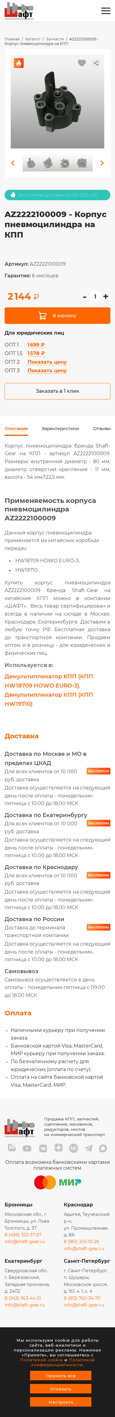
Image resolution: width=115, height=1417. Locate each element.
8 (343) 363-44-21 (23, 1298)
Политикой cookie (41, 1359)
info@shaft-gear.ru (25, 1241)
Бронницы (19, 1205)
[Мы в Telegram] (89, 1148)
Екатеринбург (23, 1261)
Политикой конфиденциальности (63, 1362)
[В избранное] (82, 63)
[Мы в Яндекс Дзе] (59, 1148)
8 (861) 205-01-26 (81, 1241)
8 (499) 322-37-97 (23, 1235)
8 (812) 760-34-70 (82, 1298)
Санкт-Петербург (87, 1261)
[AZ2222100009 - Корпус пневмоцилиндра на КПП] (57, 101)
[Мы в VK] (43, 1148)
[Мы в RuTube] (12, 1148)
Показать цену (47, 362)
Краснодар (78, 1205)
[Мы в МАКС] (103, 1148)
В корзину (64, 315)
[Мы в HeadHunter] (73, 1148)
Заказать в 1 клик (57, 391)
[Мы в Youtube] (27, 1148)
